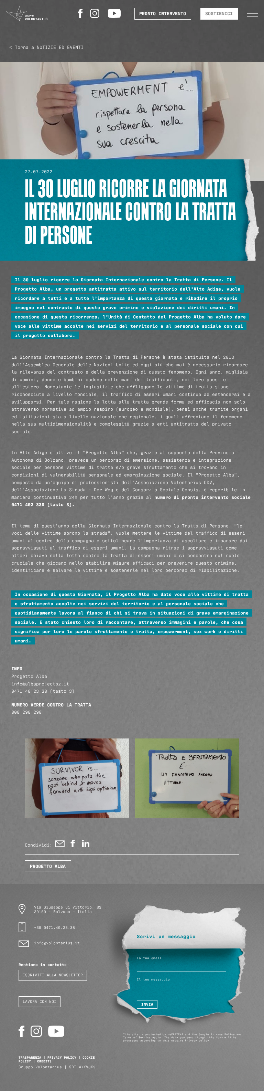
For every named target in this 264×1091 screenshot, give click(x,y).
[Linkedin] (85, 845)
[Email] (60, 845)
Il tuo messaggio (153, 979)
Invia (147, 1004)
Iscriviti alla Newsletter (53, 974)
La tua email (149, 958)
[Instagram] (96, 13)
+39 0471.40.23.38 (54, 927)
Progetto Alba (48, 866)
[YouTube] (115, 13)
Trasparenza (30, 1057)
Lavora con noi (39, 1001)
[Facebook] (81, 13)
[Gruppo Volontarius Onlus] (26, 13)
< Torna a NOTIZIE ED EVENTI (46, 47)
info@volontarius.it (57, 942)
